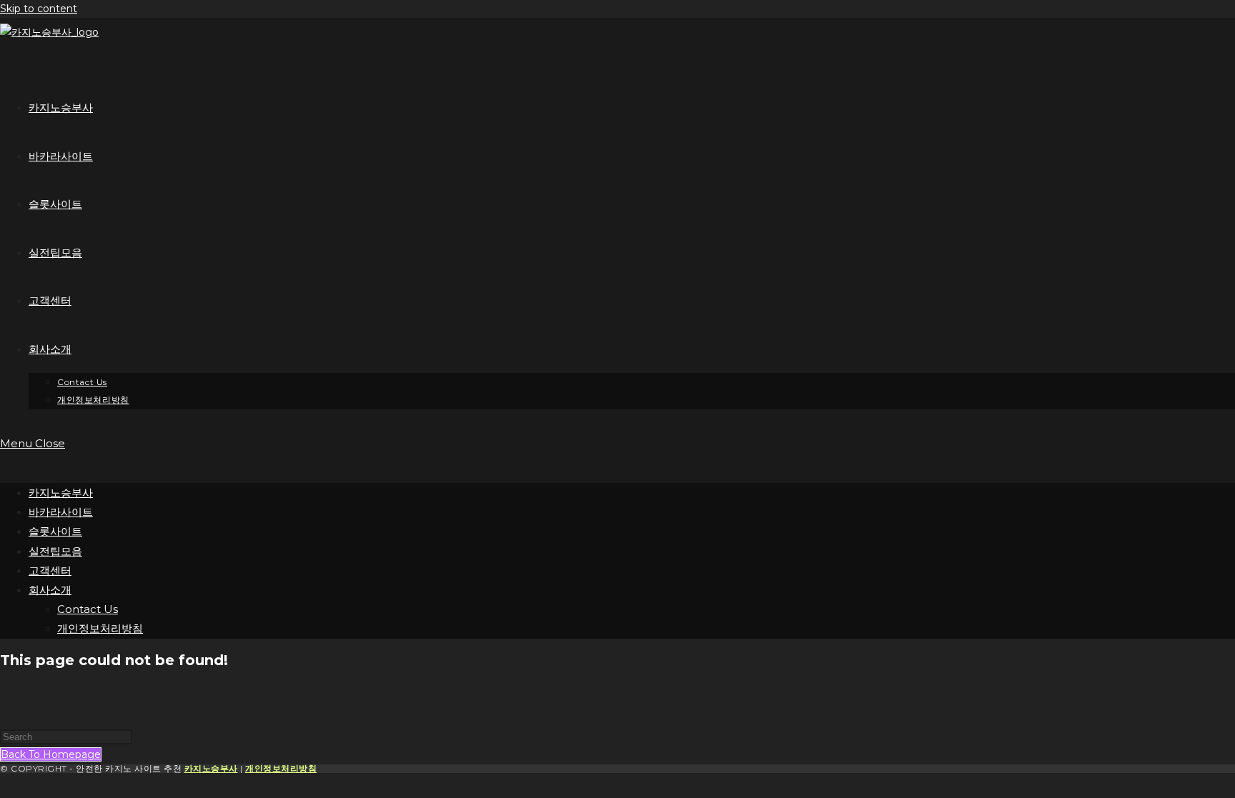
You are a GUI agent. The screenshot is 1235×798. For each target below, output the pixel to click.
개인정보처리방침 (100, 628)
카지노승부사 (61, 492)
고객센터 (50, 570)
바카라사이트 (61, 512)
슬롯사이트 (55, 531)
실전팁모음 (55, 551)
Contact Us (87, 609)
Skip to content (38, 8)
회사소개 (50, 590)
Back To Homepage (51, 754)
